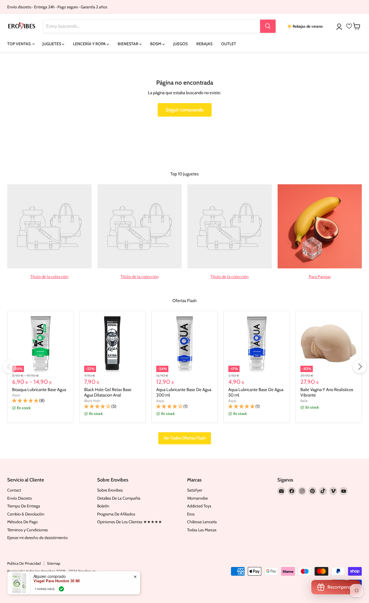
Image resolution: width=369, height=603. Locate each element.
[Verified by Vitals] (61, 588)
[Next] (360, 366)
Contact (14, 490)
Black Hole (92, 401)
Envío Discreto (19, 498)
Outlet (228, 43)
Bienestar (128, 43)
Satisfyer (194, 490)
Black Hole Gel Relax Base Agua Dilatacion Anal (107, 392)
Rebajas (204, 43)
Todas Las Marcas (201, 529)
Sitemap (53, 563)
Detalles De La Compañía (118, 498)
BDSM (156, 43)
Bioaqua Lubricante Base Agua (39, 389)
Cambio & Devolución (25, 514)
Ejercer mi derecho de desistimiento (37, 537)
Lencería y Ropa (90, 43)
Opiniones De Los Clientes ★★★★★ (129, 521)
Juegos (180, 43)
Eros (191, 514)
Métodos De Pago (22, 521)
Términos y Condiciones (27, 529)
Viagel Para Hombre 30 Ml (56, 581)
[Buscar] (268, 26)
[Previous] (9, 366)
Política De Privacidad (24, 563)
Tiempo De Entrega (23, 506)
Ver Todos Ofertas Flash (184, 438)
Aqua (16, 395)
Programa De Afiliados (116, 514)
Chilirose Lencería (202, 521)
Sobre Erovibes (110, 490)
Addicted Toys (199, 506)
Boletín (103, 506)
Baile (304, 401)
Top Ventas (19, 43)
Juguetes (52, 43)
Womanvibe (197, 498)
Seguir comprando (185, 110)
